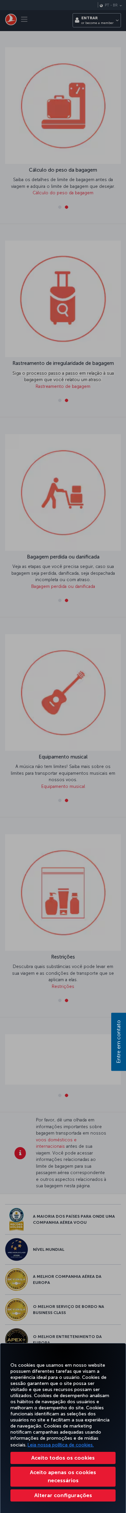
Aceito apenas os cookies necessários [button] (63, 1476)
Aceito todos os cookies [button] (63, 1458)
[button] (63, 1495)
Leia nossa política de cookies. (61, 1445)
